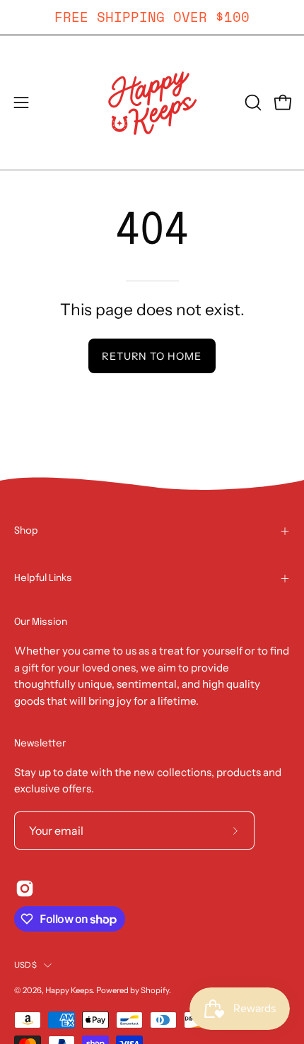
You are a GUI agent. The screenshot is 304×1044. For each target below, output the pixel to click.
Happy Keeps (69, 990)
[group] (152, 17)
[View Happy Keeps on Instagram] (24, 888)
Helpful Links (43, 578)
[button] (252, 102)
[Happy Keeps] (152, 102)
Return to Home (151, 356)
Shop (26, 531)
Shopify (155, 990)
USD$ (25, 965)
